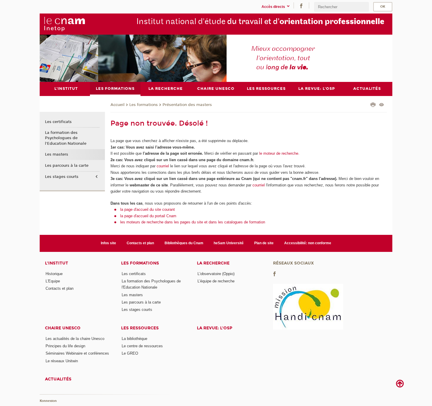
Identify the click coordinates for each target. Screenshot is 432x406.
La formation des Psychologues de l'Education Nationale (65, 138)
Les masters (56, 154)
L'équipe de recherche (216, 281)
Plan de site (264, 243)
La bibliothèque (134, 338)
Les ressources (140, 328)
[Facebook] (301, 5)
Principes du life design (65, 346)
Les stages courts (61, 176)
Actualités (58, 379)
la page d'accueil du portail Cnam (148, 216)
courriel (163, 166)
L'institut (56, 263)
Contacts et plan (140, 243)
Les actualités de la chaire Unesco (75, 338)
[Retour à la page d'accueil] (64, 23)
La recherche (213, 263)
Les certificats (58, 121)
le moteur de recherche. (278, 153)
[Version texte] (381, 105)
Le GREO (130, 353)
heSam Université (229, 243)
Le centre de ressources (142, 346)
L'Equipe (53, 281)
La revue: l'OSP (214, 328)
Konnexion (48, 401)
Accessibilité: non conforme (307, 243)
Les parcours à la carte (66, 165)
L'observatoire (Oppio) (216, 274)
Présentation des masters (187, 104)
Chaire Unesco (63, 328)
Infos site (108, 243)
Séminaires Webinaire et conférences (77, 353)
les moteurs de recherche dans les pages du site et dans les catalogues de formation (192, 222)
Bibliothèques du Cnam (184, 243)
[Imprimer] (373, 105)
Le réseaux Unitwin (62, 361)
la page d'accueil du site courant (147, 209)
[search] (341, 7)
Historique (54, 274)
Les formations (143, 104)
